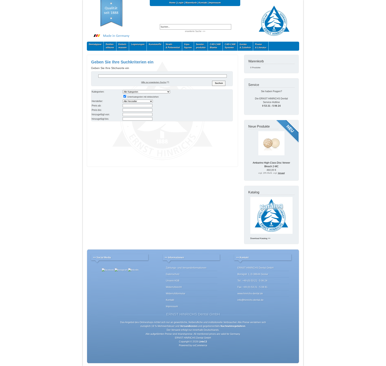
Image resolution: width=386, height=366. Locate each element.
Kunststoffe (154, 45)
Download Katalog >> (260, 238)
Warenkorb (191, 2)
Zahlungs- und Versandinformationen (186, 267)
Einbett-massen (121, 46)
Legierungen (137, 45)
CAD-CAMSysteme (229, 46)
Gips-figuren (187, 46)
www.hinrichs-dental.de (250, 293)
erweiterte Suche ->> (195, 31)
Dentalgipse (94, 45)
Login (180, 2)
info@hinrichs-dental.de (250, 300)
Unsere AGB (172, 280)
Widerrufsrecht (174, 287)
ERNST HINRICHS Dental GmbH (193, 337)
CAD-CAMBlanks (214, 46)
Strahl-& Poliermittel (173, 46)
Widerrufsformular (175, 293)
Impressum (215, 2)
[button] (218, 83)
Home (172, 2)
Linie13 (203, 341)
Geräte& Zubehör (244, 46)
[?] (155, 82)
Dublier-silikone (109, 46)
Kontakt (203, 2)
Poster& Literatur (260, 46)
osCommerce (200, 345)
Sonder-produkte (200, 46)
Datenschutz (173, 274)
